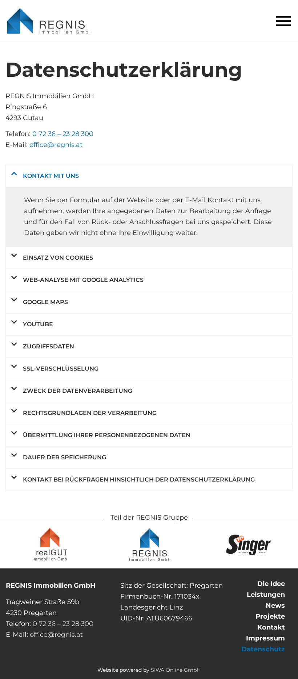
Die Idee (271, 584)
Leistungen (266, 595)
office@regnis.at (55, 145)
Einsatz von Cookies (58, 257)
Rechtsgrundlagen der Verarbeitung (90, 413)
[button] (283, 21)
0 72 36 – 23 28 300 (62, 134)
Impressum (265, 638)
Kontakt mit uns (51, 175)
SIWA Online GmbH (176, 670)
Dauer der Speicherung (64, 457)
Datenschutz (263, 649)
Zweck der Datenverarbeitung (77, 390)
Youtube (38, 324)
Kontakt (271, 627)
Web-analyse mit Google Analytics (83, 279)
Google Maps (45, 302)
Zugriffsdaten (48, 346)
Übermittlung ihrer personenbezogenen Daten (106, 435)
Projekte (270, 616)
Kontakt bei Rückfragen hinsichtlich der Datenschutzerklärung (139, 479)
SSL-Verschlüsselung (60, 368)
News (275, 606)
